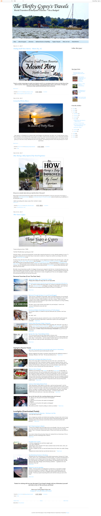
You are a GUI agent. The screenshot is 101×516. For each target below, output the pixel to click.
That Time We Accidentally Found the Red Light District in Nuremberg (82, 79)
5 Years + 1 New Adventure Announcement (81, 84)
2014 (74, 137)
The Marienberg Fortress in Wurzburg (38, 455)
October (75, 117)
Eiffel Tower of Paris (56, 326)
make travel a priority (37, 286)
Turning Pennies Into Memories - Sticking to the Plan (42, 413)
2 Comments (47, 146)
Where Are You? (66, 41)
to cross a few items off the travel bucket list (50, 261)
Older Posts (65, 500)
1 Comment (45, 91)
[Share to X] (38, 92)
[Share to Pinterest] (41, 92)
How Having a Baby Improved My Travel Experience (29, 156)
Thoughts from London (35, 441)
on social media (50, 265)
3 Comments (45, 494)
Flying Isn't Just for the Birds (36, 467)
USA (31, 93)
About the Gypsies (22, 41)
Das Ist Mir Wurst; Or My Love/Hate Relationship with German (79, 73)
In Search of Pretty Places (21, 101)
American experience (20, 93)
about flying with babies (24, 197)
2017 (74, 112)
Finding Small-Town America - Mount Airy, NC (27, 49)
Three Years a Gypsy (19, 215)
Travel (18, 148)
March (75, 118)
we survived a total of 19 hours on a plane (42, 197)
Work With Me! (75, 41)
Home (14, 41)
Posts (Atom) (21, 502)
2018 (74, 110)
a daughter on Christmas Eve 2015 (41, 262)
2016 (74, 133)
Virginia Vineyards (56, 41)
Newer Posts (16, 500)
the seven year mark (20, 257)
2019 (74, 108)
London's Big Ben (36, 326)
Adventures (30, 41)
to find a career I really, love (25, 261)
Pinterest (49, 491)
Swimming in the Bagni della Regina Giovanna (40, 359)
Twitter (38, 491)
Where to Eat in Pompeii (35, 369)
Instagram (32, 491)
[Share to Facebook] (40, 92)
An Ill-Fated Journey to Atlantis (37, 426)
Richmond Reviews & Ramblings (43, 41)
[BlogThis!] (37, 92)
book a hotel (56, 370)
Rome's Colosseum (44, 326)
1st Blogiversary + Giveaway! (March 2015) (81, 91)
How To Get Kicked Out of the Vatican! (82, 98)
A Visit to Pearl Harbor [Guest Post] (38, 384)
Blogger (67, 512)
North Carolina (27, 93)
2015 (74, 135)
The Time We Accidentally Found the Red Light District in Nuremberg (46, 349)
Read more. (31, 290)
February (76, 129)
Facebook (43, 491)
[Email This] (36, 92)
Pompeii (45, 370)
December (76, 113)
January (75, 131)
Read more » (15, 88)
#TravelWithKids (20, 207)
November (76, 115)
